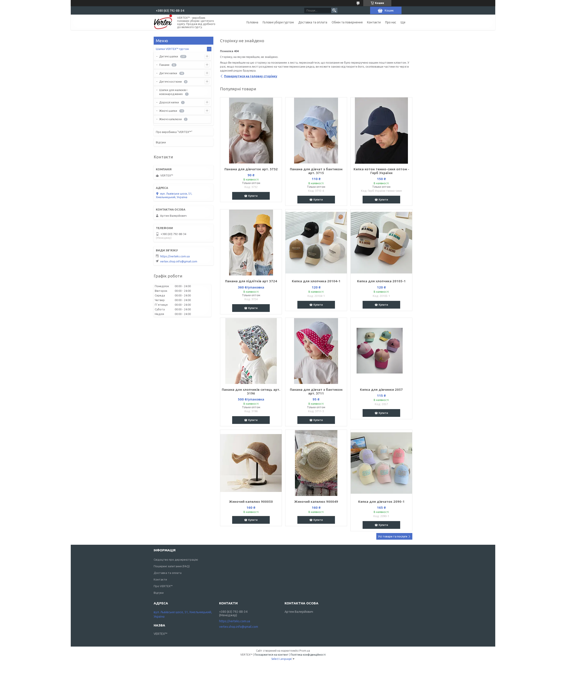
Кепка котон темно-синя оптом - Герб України (381, 171)
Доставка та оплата (312, 22)
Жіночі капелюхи (170, 119)
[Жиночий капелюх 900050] (251, 463)
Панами (164, 64)
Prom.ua (304, 650)
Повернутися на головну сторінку (250, 76)
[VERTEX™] (163, 22)
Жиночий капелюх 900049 (316, 501)
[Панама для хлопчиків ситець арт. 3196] (251, 351)
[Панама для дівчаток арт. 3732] (251, 130)
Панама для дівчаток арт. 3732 (251, 169)
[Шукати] (334, 10)
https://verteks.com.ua (175, 256)
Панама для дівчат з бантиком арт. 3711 (316, 391)
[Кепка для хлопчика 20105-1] (381, 242)
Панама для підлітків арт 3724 (251, 281)
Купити (253, 195)
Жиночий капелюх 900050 (251, 501)
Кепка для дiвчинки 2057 (381, 389)
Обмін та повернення (347, 22)
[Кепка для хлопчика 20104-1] (316, 242)
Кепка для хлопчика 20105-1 (381, 281)
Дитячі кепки (168, 73)
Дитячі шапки (168, 56)
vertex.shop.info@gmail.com (178, 261)
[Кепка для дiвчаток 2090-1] (381, 463)
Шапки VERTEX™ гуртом (172, 48)
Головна (252, 22)
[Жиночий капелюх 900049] (316, 463)
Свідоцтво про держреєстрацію (176, 559)
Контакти (374, 22)
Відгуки (161, 142)
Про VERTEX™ (163, 586)
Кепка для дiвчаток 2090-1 (381, 501)
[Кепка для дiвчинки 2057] (381, 351)
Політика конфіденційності (308, 654)
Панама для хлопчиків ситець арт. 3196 (251, 391)
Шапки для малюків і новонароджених (173, 91)
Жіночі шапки (168, 110)
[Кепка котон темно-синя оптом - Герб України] (381, 130)
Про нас (390, 22)
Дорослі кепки (169, 102)
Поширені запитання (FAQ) (172, 566)
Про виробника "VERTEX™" (174, 131)
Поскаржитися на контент (271, 654)
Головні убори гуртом (278, 22)
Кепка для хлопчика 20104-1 (316, 281)
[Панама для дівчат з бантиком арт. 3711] (316, 351)
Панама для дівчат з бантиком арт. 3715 (316, 171)
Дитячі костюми (170, 81)
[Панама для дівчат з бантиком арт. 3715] (316, 130)
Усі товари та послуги (392, 536)
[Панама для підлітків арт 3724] (251, 242)
